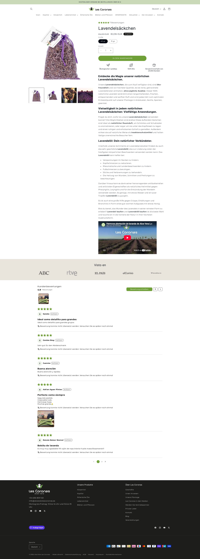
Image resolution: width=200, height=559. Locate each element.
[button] (31, 9)
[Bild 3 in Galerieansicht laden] (69, 95)
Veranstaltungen (132, 520)
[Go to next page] (106, 461)
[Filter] (155, 289)
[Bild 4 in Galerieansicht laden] (85, 95)
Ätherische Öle (83, 497)
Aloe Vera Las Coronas (42, 554)
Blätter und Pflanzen (86, 505)
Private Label (130, 509)
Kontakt (128, 513)
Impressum (100, 554)
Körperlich (81, 490)
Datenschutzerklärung (73, 554)
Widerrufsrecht (57, 554)
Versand (91, 554)
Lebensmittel (82, 501)
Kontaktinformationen (114, 554)
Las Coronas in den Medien (136, 501)
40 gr (103, 41)
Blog (127, 516)
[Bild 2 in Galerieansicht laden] (52, 95)
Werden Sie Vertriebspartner (137, 505)
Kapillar (80, 494)
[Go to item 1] (43, 299)
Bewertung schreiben (139, 289)
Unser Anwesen (131, 494)
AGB (84, 554)
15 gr (113, 41)
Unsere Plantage (132, 497)
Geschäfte (129, 490)
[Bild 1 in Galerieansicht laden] (36, 95)
